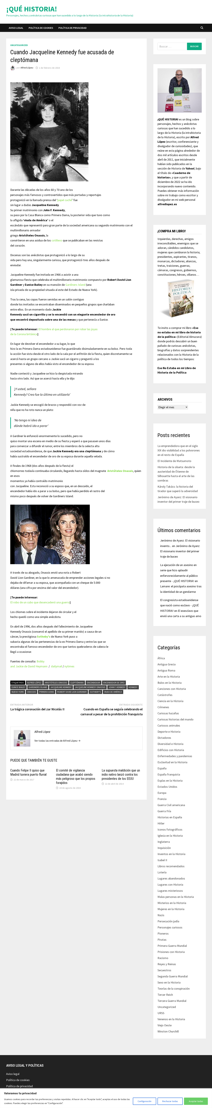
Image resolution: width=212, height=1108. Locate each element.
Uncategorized (19, 45)
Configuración (144, 1101)
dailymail (56, 666)
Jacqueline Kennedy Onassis (90, 687)
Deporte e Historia (169, 731)
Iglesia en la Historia (170, 835)
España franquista (169, 774)
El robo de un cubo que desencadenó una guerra (40, 602)
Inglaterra (164, 842)
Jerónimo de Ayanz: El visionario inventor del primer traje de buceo (180, 551)
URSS (161, 1013)
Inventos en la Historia (171, 854)
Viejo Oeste (165, 1025)
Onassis (31, 691)
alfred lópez (34, 682)
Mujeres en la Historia (171, 909)
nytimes (69, 666)
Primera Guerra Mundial (172, 946)
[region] (106, 1098)
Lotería (162, 872)
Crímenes (163, 707)
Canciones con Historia (172, 689)
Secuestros (164, 970)
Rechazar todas (170, 1101)
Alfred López (27, 67)
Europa (162, 793)
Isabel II (162, 860)
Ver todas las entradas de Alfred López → (57, 740)
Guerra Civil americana (171, 805)
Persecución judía (168, 921)
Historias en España (170, 817)
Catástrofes (165, 695)
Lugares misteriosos (170, 891)
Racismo (163, 958)
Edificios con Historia (171, 750)
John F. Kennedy (117, 687)
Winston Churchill (168, 1031)
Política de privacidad (72, 27)
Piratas (162, 939)
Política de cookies (41, 27)
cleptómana (77, 682)
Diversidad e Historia (170, 744)
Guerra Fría (164, 811)
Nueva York (18, 691)
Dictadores (164, 738)
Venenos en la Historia (171, 1019)
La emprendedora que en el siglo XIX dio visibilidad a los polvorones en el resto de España (179, 450)
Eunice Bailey (18, 687)
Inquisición (164, 848)
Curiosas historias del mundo (175, 719)
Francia (162, 799)
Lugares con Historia (170, 884)
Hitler (161, 823)
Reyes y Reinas (167, 964)
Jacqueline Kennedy (61, 687)
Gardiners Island (75, 285)
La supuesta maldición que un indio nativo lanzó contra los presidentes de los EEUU (121, 774)
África (161, 658)
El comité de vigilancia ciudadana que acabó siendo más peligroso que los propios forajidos (75, 776)
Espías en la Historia (170, 780)
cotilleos (57, 240)
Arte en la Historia (169, 676)
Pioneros (163, 933)
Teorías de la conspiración (174, 988)
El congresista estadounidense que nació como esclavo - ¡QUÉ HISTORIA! (179, 605)
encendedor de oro (114, 682)
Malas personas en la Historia (176, 897)
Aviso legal (16, 27)
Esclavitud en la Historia (172, 762)
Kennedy (133, 687)
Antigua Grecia (167, 664)
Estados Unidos (167, 787)
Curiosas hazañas (168, 713)
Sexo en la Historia (169, 982)
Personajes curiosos (170, 927)
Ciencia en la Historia (170, 701)
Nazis (161, 915)
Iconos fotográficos (170, 829)
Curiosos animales (169, 725)
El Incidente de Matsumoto (174, 461)
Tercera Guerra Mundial (172, 1001)
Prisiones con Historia (171, 952)
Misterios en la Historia (172, 903)
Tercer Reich (165, 995)
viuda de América (113, 691)
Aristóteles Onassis (56, 682)
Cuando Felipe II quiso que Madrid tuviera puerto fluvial (28, 772)
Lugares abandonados (171, 878)
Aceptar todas (196, 1101)
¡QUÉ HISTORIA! (31, 8)
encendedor (93, 682)
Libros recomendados (171, 866)
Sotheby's (95, 691)
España (162, 768)
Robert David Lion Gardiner (72, 691)
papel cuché (64, 200)
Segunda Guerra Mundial (173, 976)
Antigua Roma (166, 670)
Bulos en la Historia (170, 683)
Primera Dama (46, 691)
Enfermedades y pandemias (175, 756)
